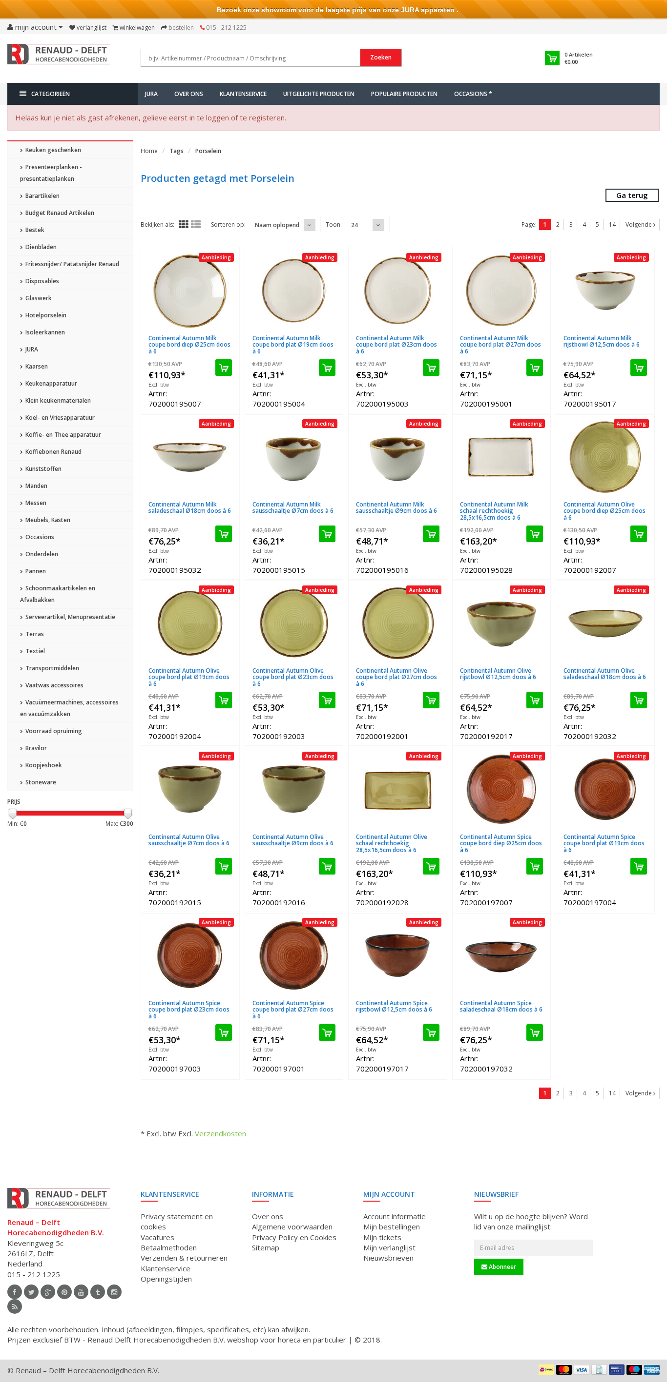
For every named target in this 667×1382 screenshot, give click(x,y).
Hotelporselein (45, 315)
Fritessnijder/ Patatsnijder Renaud (71, 264)
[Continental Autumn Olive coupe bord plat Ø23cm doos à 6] (294, 623)
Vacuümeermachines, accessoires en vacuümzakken (69, 708)
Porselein (208, 151)
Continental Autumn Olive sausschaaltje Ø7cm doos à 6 (188, 840)
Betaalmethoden (169, 1247)
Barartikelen (42, 196)
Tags (176, 151)
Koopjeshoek (43, 765)
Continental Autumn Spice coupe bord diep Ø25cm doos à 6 (501, 843)
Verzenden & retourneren (184, 1258)
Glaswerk (38, 298)
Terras (34, 634)
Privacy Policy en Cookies (294, 1237)
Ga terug (632, 195)
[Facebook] (14, 1292)
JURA (151, 94)
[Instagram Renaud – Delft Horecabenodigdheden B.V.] (114, 1292)
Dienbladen (40, 247)
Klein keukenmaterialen (57, 400)
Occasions (39, 537)
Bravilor (35, 748)
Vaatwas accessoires (53, 685)
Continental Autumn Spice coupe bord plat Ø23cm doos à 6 (188, 1009)
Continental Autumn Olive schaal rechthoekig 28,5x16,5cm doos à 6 (391, 843)
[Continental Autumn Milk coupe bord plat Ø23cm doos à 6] (397, 291)
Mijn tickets (382, 1237)
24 (354, 225)
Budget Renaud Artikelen (59, 213)
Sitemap (265, 1247)
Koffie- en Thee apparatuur (62, 434)
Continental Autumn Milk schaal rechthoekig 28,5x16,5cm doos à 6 (494, 510)
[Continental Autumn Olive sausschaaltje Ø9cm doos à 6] (294, 790)
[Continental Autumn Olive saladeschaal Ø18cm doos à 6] (605, 623)
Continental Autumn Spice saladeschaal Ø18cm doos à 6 (501, 1006)
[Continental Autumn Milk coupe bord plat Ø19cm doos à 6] (294, 291)
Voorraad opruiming (53, 731)
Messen (35, 503)
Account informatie (394, 1216)
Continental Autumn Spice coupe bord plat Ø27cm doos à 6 (293, 1009)
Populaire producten (404, 94)
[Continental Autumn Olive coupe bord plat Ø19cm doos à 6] (190, 623)
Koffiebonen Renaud (53, 452)
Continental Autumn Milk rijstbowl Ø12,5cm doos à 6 (601, 341)
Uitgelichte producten (318, 94)
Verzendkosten (220, 1133)
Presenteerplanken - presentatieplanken (51, 173)
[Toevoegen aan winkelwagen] (223, 367)
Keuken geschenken (52, 150)
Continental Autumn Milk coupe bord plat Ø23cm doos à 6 (396, 344)
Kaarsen (36, 366)
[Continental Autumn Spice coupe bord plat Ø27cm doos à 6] (294, 956)
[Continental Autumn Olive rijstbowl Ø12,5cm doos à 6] (501, 623)
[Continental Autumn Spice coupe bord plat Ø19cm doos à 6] (605, 790)
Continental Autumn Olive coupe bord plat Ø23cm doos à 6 (293, 676)
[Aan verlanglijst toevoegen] (210, 332)
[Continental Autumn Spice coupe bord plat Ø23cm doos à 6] (190, 956)
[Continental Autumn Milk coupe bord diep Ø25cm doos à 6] (190, 291)
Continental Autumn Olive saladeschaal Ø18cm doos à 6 (604, 673)
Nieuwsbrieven (388, 1258)
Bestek (34, 230)
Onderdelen (41, 554)
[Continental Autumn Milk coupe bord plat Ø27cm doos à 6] (501, 291)
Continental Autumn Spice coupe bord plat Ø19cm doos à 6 (604, 843)
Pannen (35, 571)
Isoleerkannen (44, 332)
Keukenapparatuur (50, 383)
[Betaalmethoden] (546, 1369)
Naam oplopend (277, 225)
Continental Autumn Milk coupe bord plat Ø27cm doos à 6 (500, 344)
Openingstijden (166, 1279)
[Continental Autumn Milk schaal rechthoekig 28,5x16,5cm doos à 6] (501, 457)
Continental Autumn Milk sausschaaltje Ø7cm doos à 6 (293, 507)
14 (612, 224)
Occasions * (473, 94)
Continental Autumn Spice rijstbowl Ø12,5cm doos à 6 (394, 1006)
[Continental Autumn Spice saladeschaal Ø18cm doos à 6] (501, 956)
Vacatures (157, 1237)
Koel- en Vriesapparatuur (59, 417)
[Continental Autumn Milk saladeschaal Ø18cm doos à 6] (190, 457)
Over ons (188, 94)
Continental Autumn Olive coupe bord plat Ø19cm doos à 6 (188, 676)
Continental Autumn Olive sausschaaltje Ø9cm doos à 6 (293, 840)
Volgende (639, 224)
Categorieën (50, 94)
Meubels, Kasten (47, 520)
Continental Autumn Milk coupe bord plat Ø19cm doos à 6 (293, 344)
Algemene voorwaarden (292, 1226)
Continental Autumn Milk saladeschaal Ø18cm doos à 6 (189, 507)
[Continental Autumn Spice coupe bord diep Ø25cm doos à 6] (501, 790)
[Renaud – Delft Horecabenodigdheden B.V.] (58, 57)
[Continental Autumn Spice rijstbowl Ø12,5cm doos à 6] (397, 956)
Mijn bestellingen (391, 1226)
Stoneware (40, 782)
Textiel (34, 651)
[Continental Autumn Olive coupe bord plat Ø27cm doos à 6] (397, 623)
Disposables (41, 281)
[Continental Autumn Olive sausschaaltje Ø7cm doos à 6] (190, 790)
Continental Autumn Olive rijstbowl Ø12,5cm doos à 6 (498, 673)
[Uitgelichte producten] (14, 1306)
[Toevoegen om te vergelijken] (228, 332)
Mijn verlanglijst (389, 1247)
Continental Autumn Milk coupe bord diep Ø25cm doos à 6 (189, 344)
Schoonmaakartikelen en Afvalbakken (57, 594)
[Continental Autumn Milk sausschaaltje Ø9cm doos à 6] (397, 457)
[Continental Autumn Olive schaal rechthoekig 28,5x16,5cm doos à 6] (397, 790)
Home (149, 151)
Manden (35, 486)
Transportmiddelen (51, 668)
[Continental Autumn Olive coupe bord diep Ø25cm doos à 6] (605, 457)
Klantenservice (243, 94)
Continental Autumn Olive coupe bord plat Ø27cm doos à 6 (396, 676)
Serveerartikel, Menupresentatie (69, 617)
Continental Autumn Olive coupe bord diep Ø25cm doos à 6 (604, 510)
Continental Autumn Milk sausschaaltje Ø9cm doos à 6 (396, 507)
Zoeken (381, 57)
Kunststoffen (43, 469)
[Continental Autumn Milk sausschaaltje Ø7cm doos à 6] (294, 457)
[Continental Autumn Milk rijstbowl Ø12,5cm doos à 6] (605, 291)
